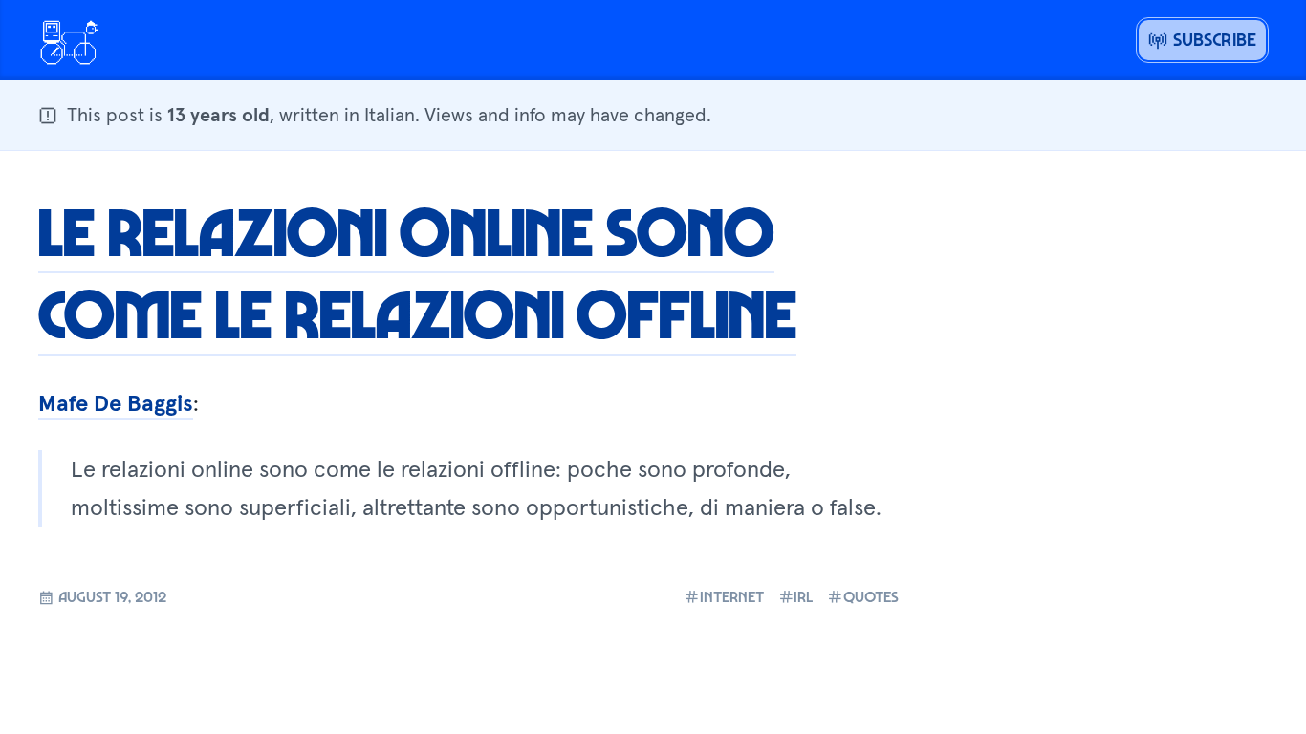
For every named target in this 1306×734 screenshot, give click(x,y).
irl (803, 597)
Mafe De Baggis (115, 403)
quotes (871, 597)
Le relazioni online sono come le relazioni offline (417, 271)
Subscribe (1211, 39)
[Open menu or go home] (68, 40)
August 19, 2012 (110, 596)
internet (732, 597)
